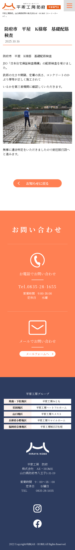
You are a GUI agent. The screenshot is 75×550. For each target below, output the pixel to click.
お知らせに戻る (37, 183)
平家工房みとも (51, 401)
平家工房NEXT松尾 (51, 426)
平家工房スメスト (51, 414)
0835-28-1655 (41, 286)
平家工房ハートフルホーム (51, 407)
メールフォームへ (37, 354)
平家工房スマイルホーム (51, 420)
